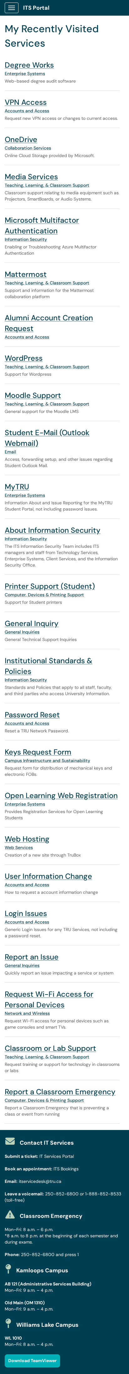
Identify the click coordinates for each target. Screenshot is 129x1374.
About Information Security (53, 530)
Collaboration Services (28, 148)
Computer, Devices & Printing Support (44, 595)
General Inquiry (32, 623)
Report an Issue (32, 957)
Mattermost (26, 274)
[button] (32, 1360)
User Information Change (48, 876)
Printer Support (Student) (50, 586)
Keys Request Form (38, 752)
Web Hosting (27, 839)
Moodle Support (33, 395)
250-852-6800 (62, 1194)
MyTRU (17, 486)
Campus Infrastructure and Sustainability (47, 760)
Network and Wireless (27, 1013)
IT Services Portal (56, 1156)
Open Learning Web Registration (61, 795)
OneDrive (21, 139)
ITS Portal (36, 8)
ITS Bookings (66, 1169)
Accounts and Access (27, 111)
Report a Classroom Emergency (60, 1092)
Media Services (31, 176)
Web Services (19, 847)
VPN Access (26, 102)
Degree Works (29, 65)
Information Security (26, 239)
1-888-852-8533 (103, 1194)
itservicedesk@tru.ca (40, 1181)
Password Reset (32, 715)
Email (10, 452)
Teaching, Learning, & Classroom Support (47, 185)
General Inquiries (22, 632)
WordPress (24, 358)
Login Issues (26, 913)
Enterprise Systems (25, 73)
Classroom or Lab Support (50, 1048)
